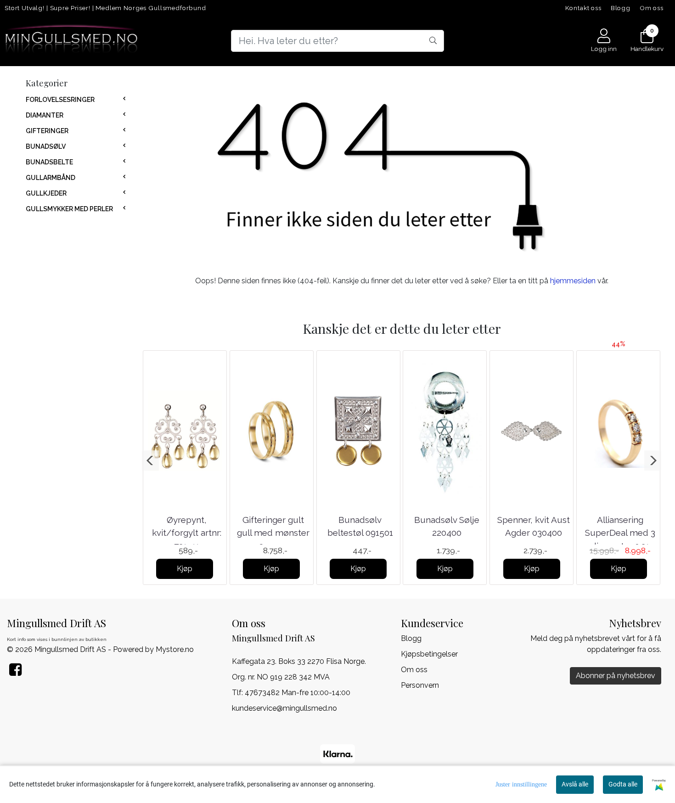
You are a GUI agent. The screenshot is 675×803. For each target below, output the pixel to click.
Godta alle (622, 784)
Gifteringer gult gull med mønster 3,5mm (273, 533)
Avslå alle (575, 784)
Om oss (652, 7)
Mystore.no (175, 649)
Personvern (420, 685)
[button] (150, 460)
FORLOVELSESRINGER (60, 99)
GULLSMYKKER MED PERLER (69, 209)
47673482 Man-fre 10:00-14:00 (297, 692)
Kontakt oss (583, 7)
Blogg (620, 7)
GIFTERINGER (47, 131)
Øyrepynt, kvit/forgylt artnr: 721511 (186, 533)
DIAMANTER (44, 115)
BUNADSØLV (46, 146)
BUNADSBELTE (49, 162)
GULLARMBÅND (50, 177)
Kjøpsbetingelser (429, 654)
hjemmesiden (573, 280)
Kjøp (184, 568)
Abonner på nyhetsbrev (615, 675)
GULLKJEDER (46, 193)
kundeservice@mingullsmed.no (284, 708)
